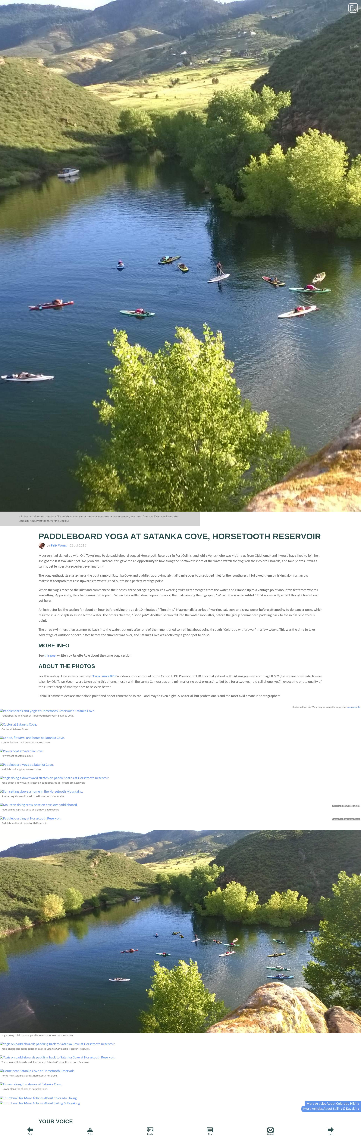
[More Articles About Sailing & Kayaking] (40, 1103)
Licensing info (353, 707)
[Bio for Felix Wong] (42, 548)
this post (50, 656)
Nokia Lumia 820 (104, 676)
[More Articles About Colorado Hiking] (38, 1098)
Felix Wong (59, 545)
